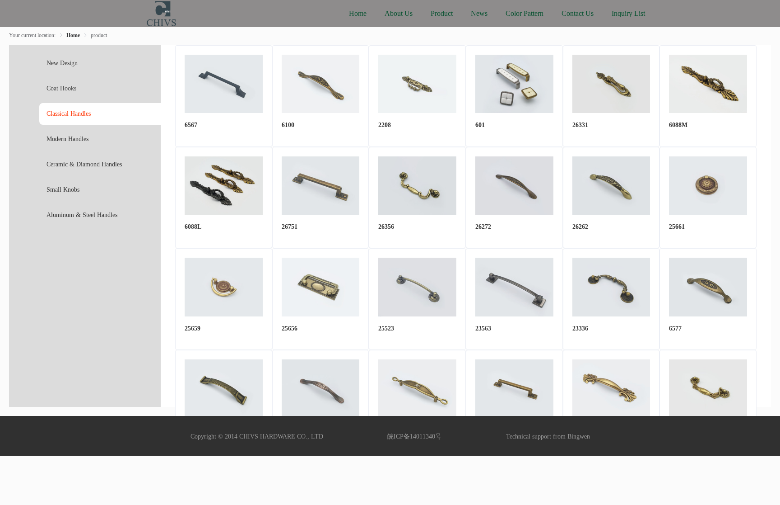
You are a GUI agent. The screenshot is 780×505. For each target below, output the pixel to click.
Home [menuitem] (358, 13)
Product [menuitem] (442, 13)
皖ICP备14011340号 (414, 436)
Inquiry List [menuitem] (628, 13)
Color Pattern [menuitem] (524, 13)
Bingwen (578, 436)
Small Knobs (62, 189)
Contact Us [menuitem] (578, 13)
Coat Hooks (61, 88)
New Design (62, 63)
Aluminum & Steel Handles (81, 215)
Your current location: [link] (32, 35)
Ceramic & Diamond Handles (84, 164)
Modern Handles (67, 139)
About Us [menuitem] (399, 13)
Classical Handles (68, 113)
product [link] (99, 35)
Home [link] (73, 35)
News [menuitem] (479, 13)
